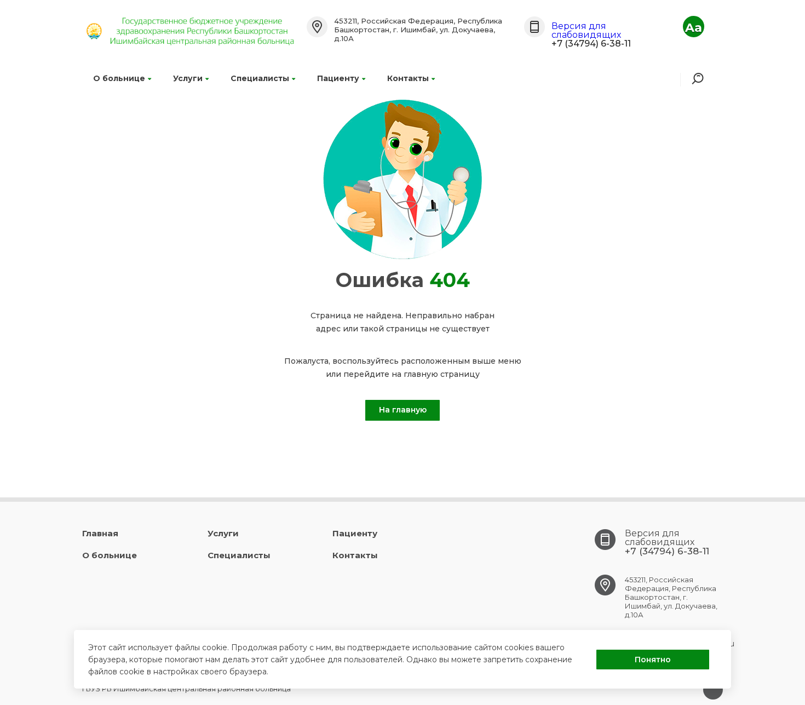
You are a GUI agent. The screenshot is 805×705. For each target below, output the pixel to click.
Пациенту (338, 78)
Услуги (188, 78)
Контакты (408, 78)
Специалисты (260, 78)
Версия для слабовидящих (586, 30)
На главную (403, 410)
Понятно (653, 659)
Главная (100, 533)
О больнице (119, 78)
